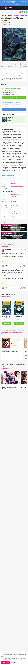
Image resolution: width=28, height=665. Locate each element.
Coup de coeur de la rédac (20, 15)
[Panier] (23, 7)
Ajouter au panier (14, 97)
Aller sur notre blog (5, 368)
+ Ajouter (10, 173)
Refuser (13, 662)
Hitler (3, 355)
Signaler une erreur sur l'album (8, 216)
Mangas (13, 183)
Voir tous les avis (5, 246)
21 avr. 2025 (24, 265)
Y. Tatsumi (4, 319)
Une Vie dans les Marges (7, 12)
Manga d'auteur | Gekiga (17, 186)
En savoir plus (16, 4)
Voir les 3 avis (4, 24)
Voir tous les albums (6, 296)
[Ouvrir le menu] (2, 7)
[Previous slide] (3, 44)
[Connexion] (26, 7)
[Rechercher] (20, 7)
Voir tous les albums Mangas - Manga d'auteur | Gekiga (12, 333)
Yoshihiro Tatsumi (15, 194)
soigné (12, 94)
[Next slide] (24, 44)
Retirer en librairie (14, 109)
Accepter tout (5, 662)
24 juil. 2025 (23, 249)
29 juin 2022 (23, 287)
